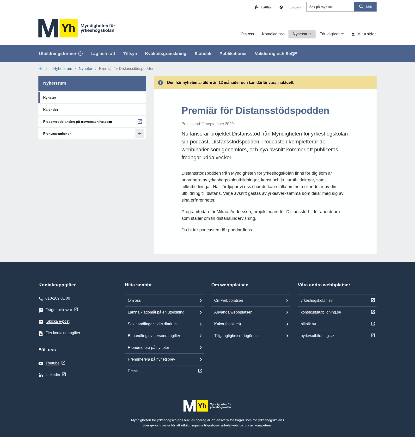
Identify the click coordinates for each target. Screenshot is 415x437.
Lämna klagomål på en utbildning (156, 312)
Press (133, 371)
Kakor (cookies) (227, 324)
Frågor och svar (58, 310)
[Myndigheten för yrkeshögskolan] (77, 28)
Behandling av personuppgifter (154, 336)
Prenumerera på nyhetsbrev (151, 359)
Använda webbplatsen (233, 312)
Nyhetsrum (62, 69)
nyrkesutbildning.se (317, 336)
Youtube (52, 363)
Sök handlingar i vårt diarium (152, 324)
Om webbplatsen (228, 300)
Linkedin (52, 375)
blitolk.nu (308, 324)
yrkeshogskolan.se (317, 300)
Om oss (134, 300)
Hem (42, 69)
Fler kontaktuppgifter (62, 333)
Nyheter (85, 69)
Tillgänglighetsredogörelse (237, 336)
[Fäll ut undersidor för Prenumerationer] (139, 133)
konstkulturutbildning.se (321, 312)
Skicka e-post (57, 321)
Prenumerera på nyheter (148, 347)
